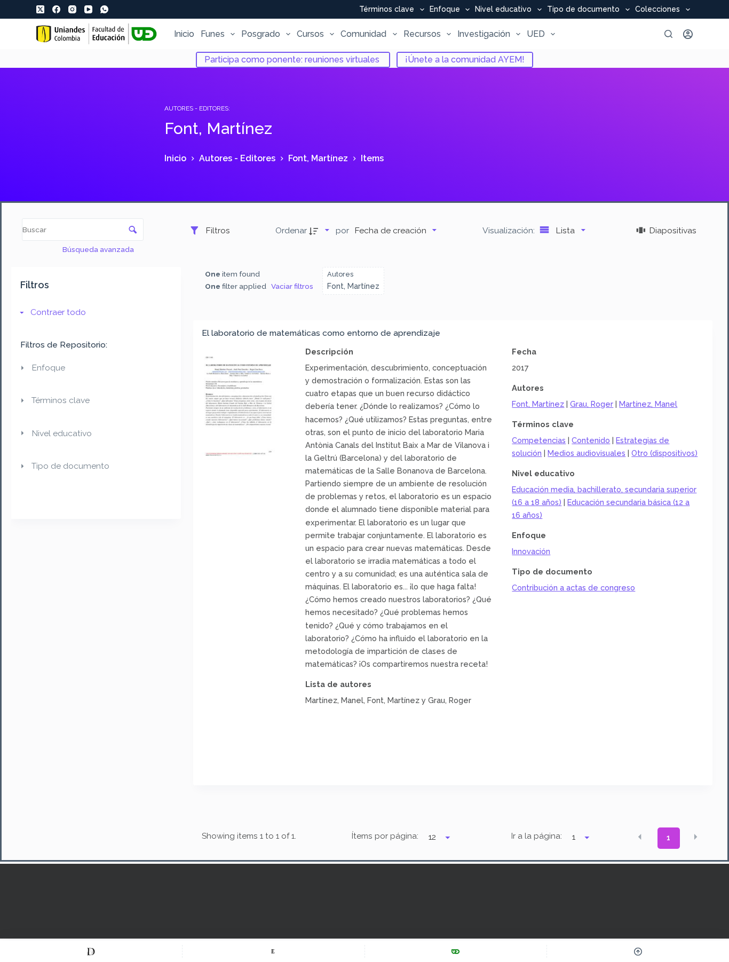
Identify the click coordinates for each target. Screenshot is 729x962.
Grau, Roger (591, 403)
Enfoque (445, 9)
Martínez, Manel (648, 403)
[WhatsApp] (104, 9)
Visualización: (509, 230)
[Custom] (91, 951)
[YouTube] (88, 9)
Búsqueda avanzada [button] (99, 249)
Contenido (591, 440)
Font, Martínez (538, 403)
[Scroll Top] (638, 951)
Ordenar (291, 230)
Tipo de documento (583, 9)
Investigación (483, 34)
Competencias (539, 440)
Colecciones (657, 9)
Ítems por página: (385, 836)
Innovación (531, 551)
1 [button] (668, 837)
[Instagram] (72, 9)
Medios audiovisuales (586, 453)
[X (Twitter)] (40, 9)
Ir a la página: (536, 836)
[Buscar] (668, 34)
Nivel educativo (503, 9)
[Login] (688, 34)
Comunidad (363, 34)
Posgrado (260, 34)
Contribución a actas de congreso (573, 587)
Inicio (184, 34)
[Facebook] (56, 9)
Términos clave (386, 9)
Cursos (310, 34)
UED (536, 34)
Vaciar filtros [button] (292, 286)
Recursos (422, 34)
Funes (213, 34)
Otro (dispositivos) (664, 453)
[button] (640, 837)
